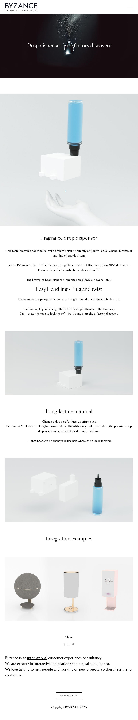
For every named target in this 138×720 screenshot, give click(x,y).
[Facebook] (65, 644)
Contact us (69, 696)
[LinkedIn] (69, 644)
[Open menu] (130, 7)
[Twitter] (73, 644)
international (37, 658)
